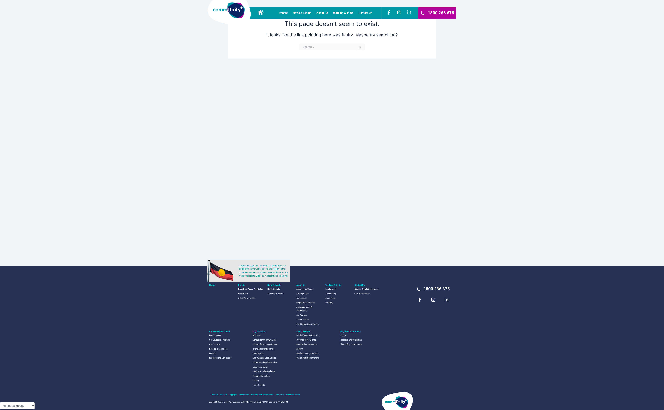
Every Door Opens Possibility (250, 289)
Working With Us (343, 13)
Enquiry (212, 353)
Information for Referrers (263, 349)
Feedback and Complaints (220, 358)
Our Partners (301, 315)
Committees (330, 298)
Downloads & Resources (306, 344)
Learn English (215, 335)
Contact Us (365, 13)
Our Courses (214, 344)
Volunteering (330, 294)
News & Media (273, 289)
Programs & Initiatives (306, 303)
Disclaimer (244, 395)
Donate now (243, 294)
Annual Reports (303, 320)
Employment (330, 289)
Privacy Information (261, 376)
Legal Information (260, 367)
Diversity (329, 303)
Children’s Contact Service (307, 335)
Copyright (233, 395)
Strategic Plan (302, 294)
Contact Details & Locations (366, 289)
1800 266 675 (441, 12)
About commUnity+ (304, 289)
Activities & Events (275, 294)
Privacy (223, 395)
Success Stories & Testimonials (304, 309)
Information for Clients (306, 340)
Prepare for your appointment (265, 344)
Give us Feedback (362, 294)
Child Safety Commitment (307, 324)
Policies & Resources (218, 349)
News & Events (302, 13)
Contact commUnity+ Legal (264, 340)
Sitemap (214, 395)
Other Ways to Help (246, 298)
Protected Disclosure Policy (288, 395)
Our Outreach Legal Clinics (264, 358)
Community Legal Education (265, 362)
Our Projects (258, 353)
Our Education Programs (219, 340)
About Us (322, 13)
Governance (301, 298)
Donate (283, 13)
